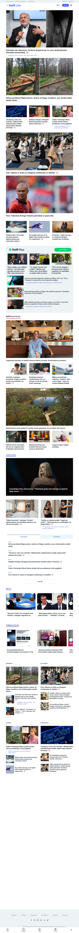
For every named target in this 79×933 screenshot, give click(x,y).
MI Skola (65, 915)
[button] (71, 5)
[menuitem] (58, 5)
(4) (41, 239)
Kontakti (23, 915)
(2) (14, 128)
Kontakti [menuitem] (65, 1)
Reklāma (14, 915)
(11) (20, 524)
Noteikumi (34, 915)
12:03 (9, 550)
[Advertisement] (39, 798)
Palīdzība (55, 915)
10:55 (9, 559)
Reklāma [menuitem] (71, 1)
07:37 (10, 572)
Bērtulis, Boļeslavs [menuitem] (21, 1)
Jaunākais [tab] (23, 537)
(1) (42, 124)
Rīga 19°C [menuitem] (32, 1)
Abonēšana (44, 915)
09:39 (10, 566)
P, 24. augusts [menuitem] (10, 1)
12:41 (9, 542)
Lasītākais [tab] (56, 537)
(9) (27, 52)
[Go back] (7, 5)
